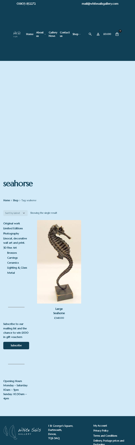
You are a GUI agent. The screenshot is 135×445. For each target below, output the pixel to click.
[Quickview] (55, 237)
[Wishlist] (98, 34)
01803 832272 (26, 3)
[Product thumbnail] (59, 262)
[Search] (90, 34)
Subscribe (16, 345)
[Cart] (117, 34)
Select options (59, 289)
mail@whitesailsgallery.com (100, 3)
